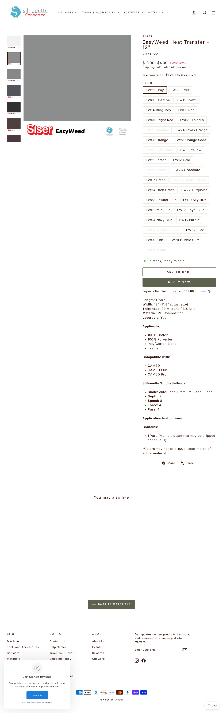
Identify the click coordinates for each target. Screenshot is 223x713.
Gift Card (98, 658)
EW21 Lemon (156, 160)
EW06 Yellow (190, 150)
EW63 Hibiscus (192, 120)
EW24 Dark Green (160, 190)
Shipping (149, 67)
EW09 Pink (154, 240)
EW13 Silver (180, 90)
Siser (148, 36)
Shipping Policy (60, 658)
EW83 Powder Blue (161, 200)
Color (149, 83)
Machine (13, 641)
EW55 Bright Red (159, 120)
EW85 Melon (156, 250)
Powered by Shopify (111, 699)
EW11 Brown (187, 100)
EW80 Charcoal (158, 100)
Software (132, 12)
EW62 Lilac (195, 230)
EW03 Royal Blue (191, 210)
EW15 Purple (189, 220)
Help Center (57, 647)
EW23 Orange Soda (190, 140)
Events (97, 647)
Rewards (98, 653)
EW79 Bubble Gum (184, 240)
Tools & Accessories (99, 12)
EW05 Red (186, 110)
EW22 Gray (155, 90)
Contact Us (57, 641)
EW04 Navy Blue (159, 220)
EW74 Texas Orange (191, 130)
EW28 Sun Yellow (160, 150)
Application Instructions (162, 418)
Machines (66, 12)
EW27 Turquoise (194, 190)
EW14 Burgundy (158, 110)
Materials (156, 12)
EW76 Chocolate (187, 170)
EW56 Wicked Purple (162, 230)
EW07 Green (156, 180)
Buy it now (179, 282)
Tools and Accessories (23, 647)
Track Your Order (61, 653)
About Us (98, 641)
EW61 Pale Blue (158, 210)
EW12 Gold (181, 160)
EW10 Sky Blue (195, 200)
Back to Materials (114, 604)
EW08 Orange (157, 140)
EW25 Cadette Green (189, 180)
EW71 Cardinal (157, 130)
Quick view (31, 553)
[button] (179, 75)
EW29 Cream (156, 170)
